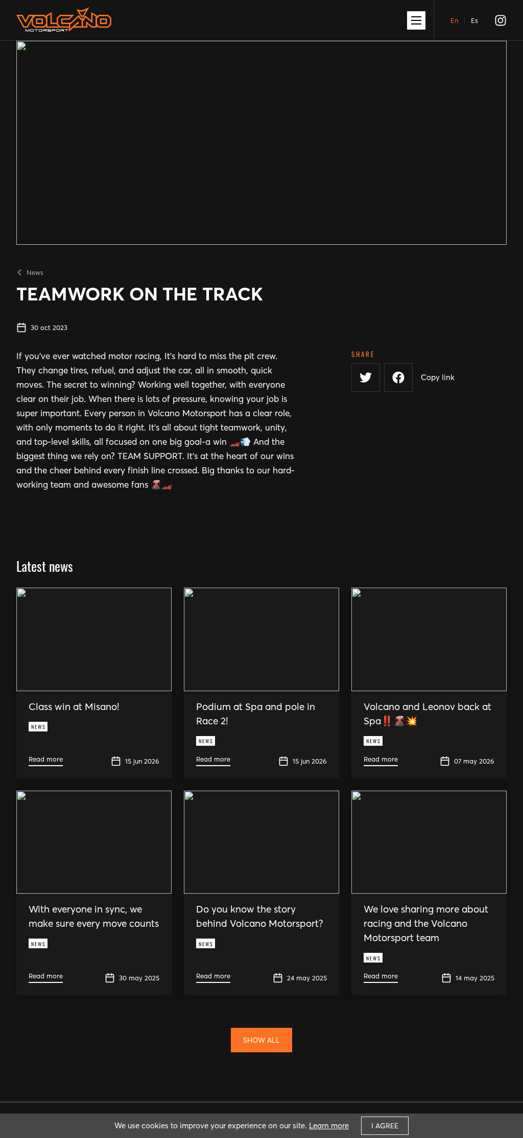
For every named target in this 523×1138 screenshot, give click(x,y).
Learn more (329, 1125)
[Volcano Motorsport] (63, 23)
